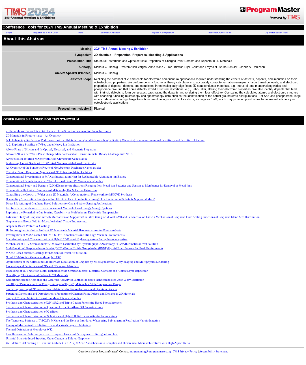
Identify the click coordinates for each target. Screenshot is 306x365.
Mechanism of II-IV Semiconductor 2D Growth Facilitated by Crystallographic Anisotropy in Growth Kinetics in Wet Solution (82, 244)
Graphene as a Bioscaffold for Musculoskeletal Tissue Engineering (46, 221)
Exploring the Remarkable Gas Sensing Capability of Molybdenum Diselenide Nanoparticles (62, 212)
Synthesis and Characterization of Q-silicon (32, 311)
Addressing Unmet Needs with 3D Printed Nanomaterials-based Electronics (51, 163)
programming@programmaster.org (150, 351)
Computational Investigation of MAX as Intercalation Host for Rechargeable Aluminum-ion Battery (66, 176)
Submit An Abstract (110, 32)
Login (9, 32)
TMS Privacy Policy (185, 351)
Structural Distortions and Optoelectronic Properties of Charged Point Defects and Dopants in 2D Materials (70, 293)
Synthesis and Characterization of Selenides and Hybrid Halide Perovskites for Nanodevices (61, 316)
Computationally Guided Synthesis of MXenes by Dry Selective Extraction (51, 190)
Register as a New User (45, 32)
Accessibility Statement (213, 351)
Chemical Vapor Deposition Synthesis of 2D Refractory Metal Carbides (49, 172)
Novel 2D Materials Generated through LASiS (33, 257)
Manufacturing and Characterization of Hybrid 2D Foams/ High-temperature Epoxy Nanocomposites (66, 239)
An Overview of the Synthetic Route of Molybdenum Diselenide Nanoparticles (53, 167)
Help (80, 32)
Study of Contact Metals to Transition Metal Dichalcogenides (43, 298)
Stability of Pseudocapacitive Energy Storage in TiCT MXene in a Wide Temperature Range (63, 284)
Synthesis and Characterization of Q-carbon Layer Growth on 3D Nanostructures (54, 307)
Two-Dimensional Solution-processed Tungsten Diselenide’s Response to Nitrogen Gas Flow (62, 334)
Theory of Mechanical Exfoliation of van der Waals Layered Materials (48, 325)
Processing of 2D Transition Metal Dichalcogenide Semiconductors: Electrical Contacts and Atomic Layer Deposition (77, 270)
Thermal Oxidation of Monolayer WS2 (29, 329)
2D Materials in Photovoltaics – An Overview (33, 135)
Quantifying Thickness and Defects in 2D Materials (37, 275)
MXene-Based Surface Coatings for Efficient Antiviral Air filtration (46, 252)
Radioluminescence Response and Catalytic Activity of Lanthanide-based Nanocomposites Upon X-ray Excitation (75, 279)
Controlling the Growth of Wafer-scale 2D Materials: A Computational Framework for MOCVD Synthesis (69, 194)
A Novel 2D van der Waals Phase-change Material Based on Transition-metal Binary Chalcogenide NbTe (70, 154)
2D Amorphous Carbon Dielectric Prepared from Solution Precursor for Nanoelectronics (58, 131)
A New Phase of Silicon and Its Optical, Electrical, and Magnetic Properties (51, 149)
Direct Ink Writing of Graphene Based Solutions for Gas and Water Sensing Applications (59, 203)
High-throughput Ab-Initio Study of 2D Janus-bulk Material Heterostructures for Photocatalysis (63, 230)
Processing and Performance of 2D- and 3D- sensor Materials (42, 266)
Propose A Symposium (162, 32)
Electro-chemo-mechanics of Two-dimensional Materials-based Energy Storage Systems (59, 208)
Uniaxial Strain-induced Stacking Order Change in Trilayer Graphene (48, 338)
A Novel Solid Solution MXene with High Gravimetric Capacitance (46, 158)
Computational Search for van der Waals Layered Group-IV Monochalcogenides (54, 181)
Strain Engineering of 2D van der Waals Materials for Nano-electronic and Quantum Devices (61, 289)
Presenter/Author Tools (219, 32)
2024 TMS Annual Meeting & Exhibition (121, 48)
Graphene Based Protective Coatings (28, 226)
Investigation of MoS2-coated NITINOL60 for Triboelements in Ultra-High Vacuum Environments (65, 235)
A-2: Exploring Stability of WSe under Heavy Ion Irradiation (43, 144)
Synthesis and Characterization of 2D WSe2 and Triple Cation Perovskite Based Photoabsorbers (64, 302)
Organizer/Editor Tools (276, 32)
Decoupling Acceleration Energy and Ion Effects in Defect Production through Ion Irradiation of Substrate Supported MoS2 (80, 199)
